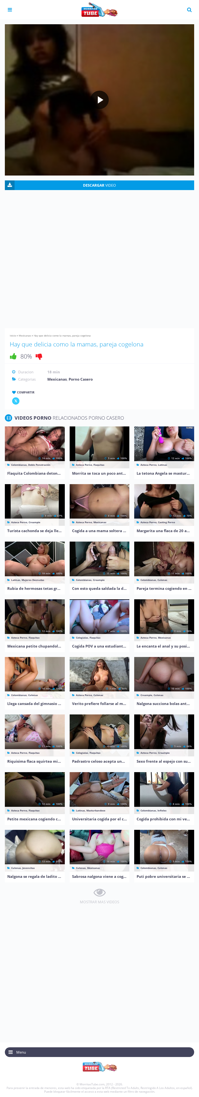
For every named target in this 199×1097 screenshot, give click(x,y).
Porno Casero (81, 379)
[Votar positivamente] (13, 356)
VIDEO (99, 185)
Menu (21, 1052)
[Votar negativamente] (39, 356)
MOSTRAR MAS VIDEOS (99, 901)
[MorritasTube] (99, 9)
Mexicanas (25, 335)
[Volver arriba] (188, 1088)
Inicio (13, 335)
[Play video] (99, 100)
